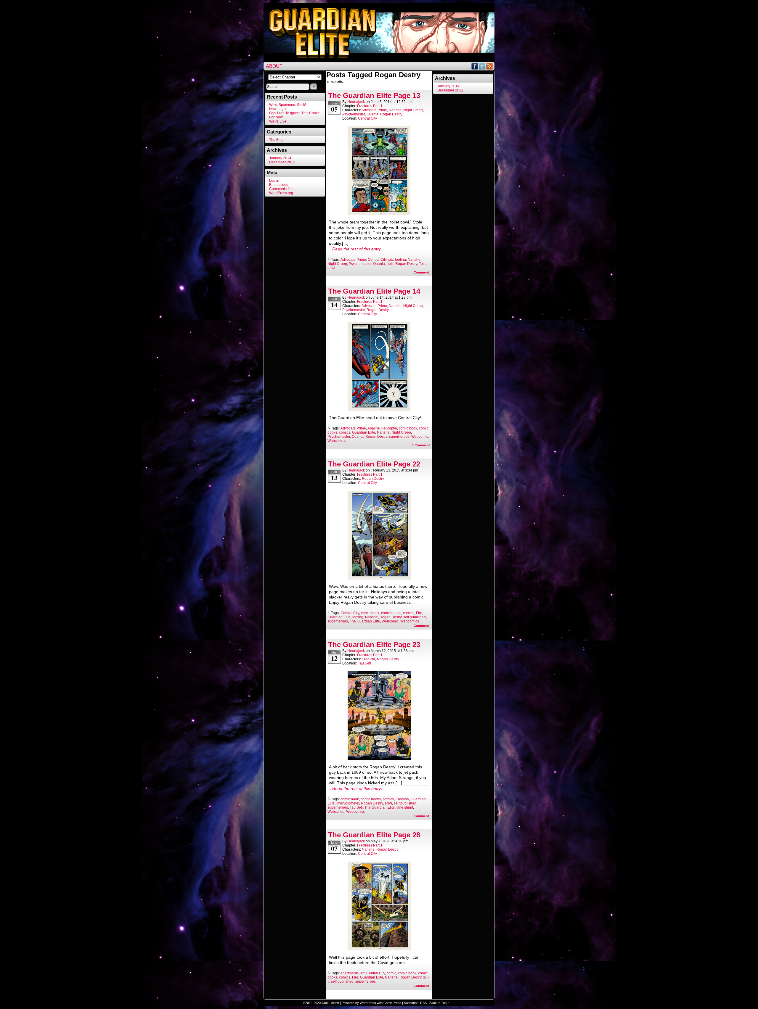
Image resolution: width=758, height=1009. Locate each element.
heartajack (356, 102)
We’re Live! (278, 121)
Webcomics (336, 441)
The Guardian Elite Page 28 (374, 835)
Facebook (474, 66)
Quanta (372, 114)
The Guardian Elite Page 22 (374, 464)
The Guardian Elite (365, 621)
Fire (419, 613)
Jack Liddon (330, 1003)
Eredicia (368, 659)
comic (391, 973)
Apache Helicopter (382, 428)
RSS (489, 66)
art (362, 973)
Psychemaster (353, 114)
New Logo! (278, 109)
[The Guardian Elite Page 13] (379, 213)
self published (414, 617)
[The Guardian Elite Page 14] (379, 409)
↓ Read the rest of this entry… (357, 249)
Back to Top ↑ (439, 1003)
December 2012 (282, 162)
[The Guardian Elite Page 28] (379, 949)
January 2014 (280, 158)
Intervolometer (347, 803)
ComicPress (392, 1003)
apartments (350, 973)
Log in (274, 180)
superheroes (399, 437)
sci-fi (388, 803)
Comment (422, 272)
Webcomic (419, 437)
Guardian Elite (363, 432)
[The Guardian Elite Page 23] (379, 758)
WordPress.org (281, 193)
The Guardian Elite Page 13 (374, 95)
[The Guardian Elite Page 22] (379, 578)
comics (344, 432)
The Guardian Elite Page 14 (374, 291)
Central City (367, 118)
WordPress (368, 1003)
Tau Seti (364, 663)
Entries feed (278, 185)
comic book (408, 428)
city (390, 260)
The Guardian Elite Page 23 (374, 644)
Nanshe (395, 110)
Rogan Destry (391, 114)
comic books (391, 613)
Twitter (482, 66)
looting (400, 260)
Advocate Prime (374, 110)
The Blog (276, 140)
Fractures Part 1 (370, 106)
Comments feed (282, 189)
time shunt (404, 807)
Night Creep (413, 110)
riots (390, 264)
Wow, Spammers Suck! (287, 105)
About (274, 66)
